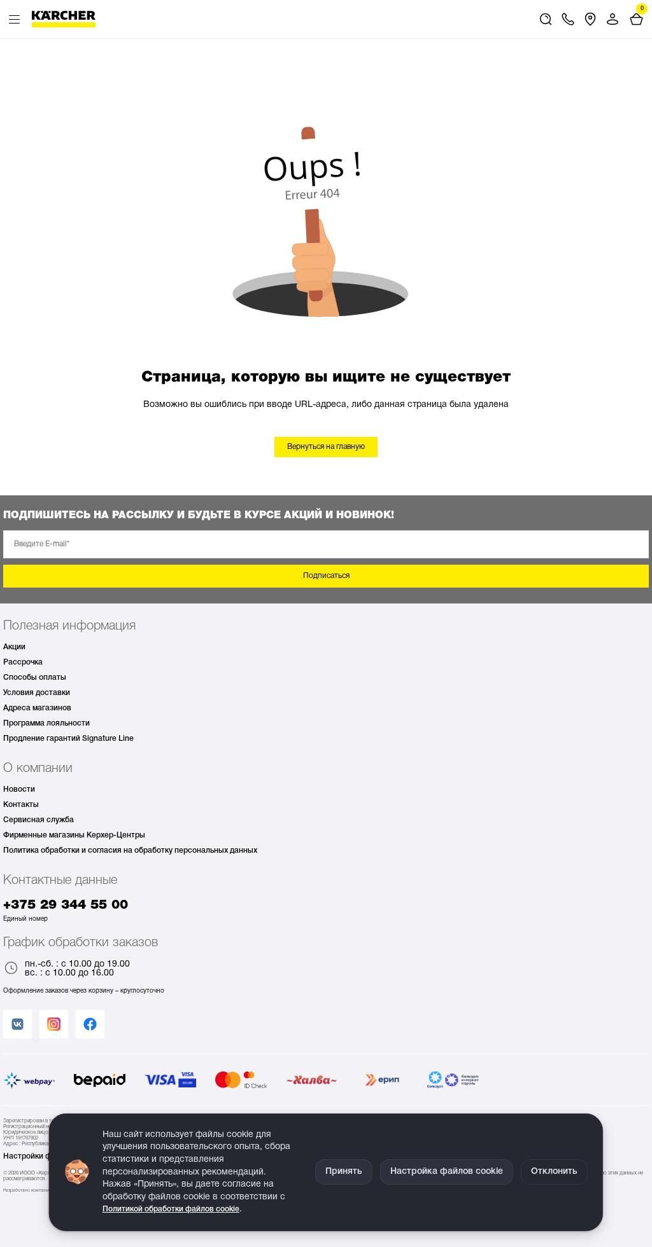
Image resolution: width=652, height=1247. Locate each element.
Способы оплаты (34, 677)
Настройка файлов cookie (446, 1172)
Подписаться (326, 575)
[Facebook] (90, 1024)
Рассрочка (23, 662)
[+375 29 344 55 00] (567, 19)
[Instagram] (53, 1024)
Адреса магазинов (37, 708)
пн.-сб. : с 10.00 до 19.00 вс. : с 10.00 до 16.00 (77, 968)
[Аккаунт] (612, 19)
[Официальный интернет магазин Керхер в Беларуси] (64, 19)
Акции (14, 647)
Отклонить (554, 1172)
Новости (19, 789)
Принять (343, 1172)
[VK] (17, 1024)
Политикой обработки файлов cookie (171, 1209)
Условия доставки (36, 692)
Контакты (21, 804)
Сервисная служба (38, 819)
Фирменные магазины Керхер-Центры (74, 835)
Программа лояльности (46, 723)
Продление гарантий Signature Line (68, 738)
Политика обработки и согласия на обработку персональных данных (130, 850)
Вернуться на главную (326, 446)
